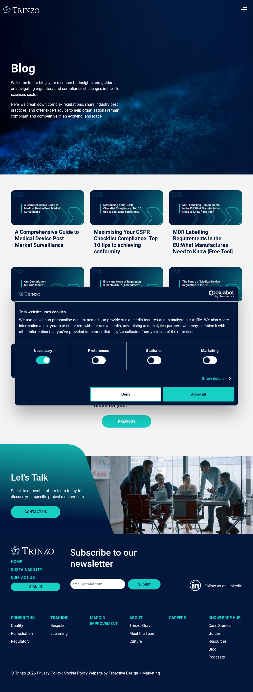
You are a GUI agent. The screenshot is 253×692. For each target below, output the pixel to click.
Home (16, 561)
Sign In (35, 587)
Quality (17, 625)
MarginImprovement (104, 620)
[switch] (99, 360)
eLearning (59, 633)
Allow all (198, 394)
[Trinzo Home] (21, 9)
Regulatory (20, 641)
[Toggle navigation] (244, 10)
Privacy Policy (49, 673)
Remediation (22, 633)
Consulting (23, 617)
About (136, 617)
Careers (177, 617)
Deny (125, 394)
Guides (215, 633)
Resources (218, 641)
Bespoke (57, 625)
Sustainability (26, 569)
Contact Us (35, 512)
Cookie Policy (76, 673)
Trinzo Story (139, 625)
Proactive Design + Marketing (134, 673)
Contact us (23, 577)
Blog (212, 649)
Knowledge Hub (225, 617)
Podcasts (217, 657)
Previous (126, 421)
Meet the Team (142, 633)
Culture (135, 641)
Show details (213, 378)
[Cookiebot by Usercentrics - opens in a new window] (212, 294)
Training (59, 617)
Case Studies (220, 625)
